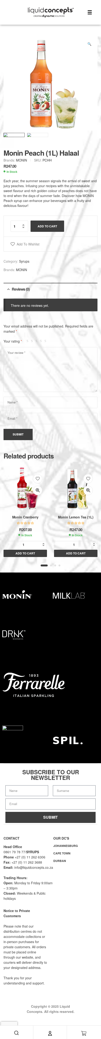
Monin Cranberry (25, 517)
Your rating (13, 341)
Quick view (37, 490)
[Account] (50, 1033)
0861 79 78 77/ (15, 851)
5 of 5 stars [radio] (46, 341)
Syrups (24, 261)
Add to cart (47, 226)
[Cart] (84, 1033)
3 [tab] (55, 565)
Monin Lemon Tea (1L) (75, 517)
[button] (89, 43)
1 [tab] (44, 565)
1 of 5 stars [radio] (28, 341)
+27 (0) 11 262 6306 (30, 857)
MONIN (21, 160)
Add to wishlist (28, 244)
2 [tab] (51, 565)
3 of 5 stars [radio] (37, 341)
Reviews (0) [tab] (21, 289)
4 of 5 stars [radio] (41, 341)
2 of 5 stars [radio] (32, 341)
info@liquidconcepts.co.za (33, 867)
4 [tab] (59, 565)
